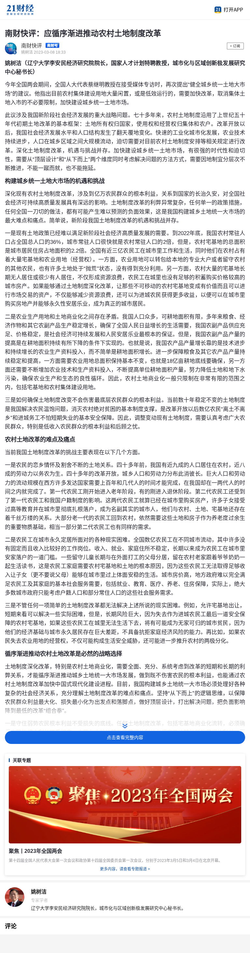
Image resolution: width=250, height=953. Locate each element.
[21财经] (31, 9)
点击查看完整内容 (125, 737)
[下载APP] (225, 9)
